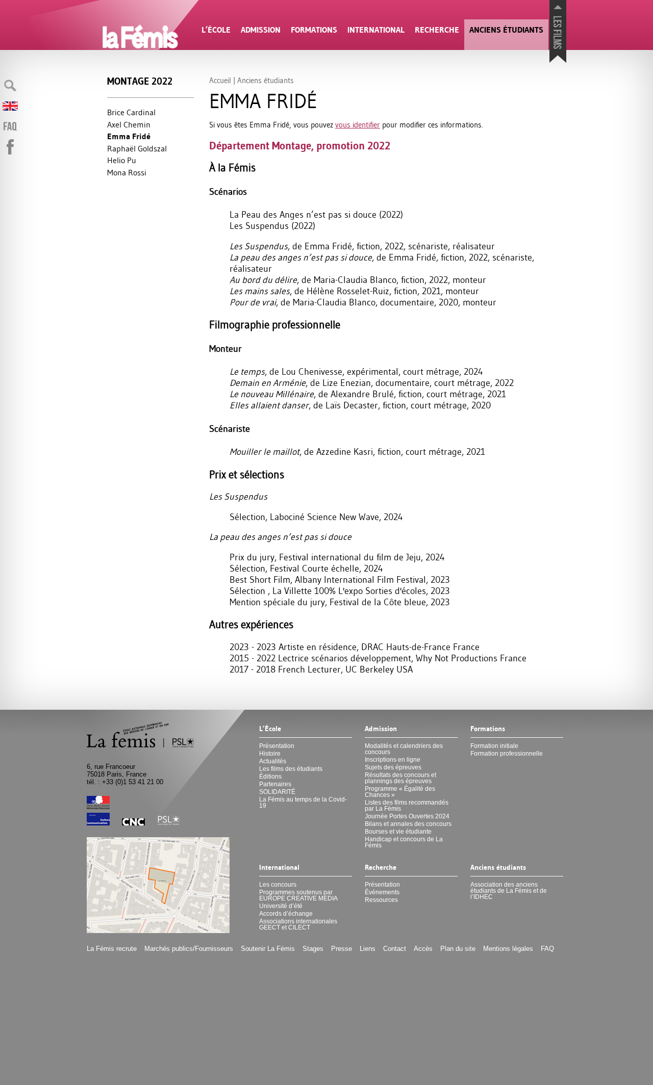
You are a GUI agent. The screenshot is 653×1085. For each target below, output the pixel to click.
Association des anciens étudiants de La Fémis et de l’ (508, 891)
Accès (423, 948)
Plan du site (457, 948)
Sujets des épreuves (393, 767)
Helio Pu (121, 160)
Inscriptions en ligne (392, 760)
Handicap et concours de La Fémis (404, 842)
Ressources (381, 900)
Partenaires (275, 784)
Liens (367, 948)
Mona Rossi (126, 172)
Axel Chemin (128, 124)
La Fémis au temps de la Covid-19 (303, 802)
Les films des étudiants (290, 769)
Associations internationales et (298, 924)
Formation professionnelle (506, 754)
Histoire (270, 754)
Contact (394, 948)
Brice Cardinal (131, 112)
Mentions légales (508, 948)
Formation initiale (494, 746)
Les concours (277, 885)
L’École (216, 29)
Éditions (270, 776)
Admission (261, 29)
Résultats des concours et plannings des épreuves (400, 778)
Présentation (276, 746)
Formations (314, 29)
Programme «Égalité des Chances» (400, 792)
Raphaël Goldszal (137, 148)
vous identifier (357, 125)
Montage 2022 (139, 81)
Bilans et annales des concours (408, 824)
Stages (313, 948)
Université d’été (281, 906)
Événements (382, 892)
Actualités (272, 761)
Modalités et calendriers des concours (404, 749)
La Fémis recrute (112, 948)
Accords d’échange (286, 914)
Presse (341, 948)
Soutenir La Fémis (268, 948)
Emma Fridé (128, 136)
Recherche (437, 29)
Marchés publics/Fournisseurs (188, 948)
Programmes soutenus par (298, 895)
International (376, 29)
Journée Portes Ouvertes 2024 (407, 816)
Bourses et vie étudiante (398, 832)
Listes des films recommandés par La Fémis (406, 805)
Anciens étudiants (506, 29)
